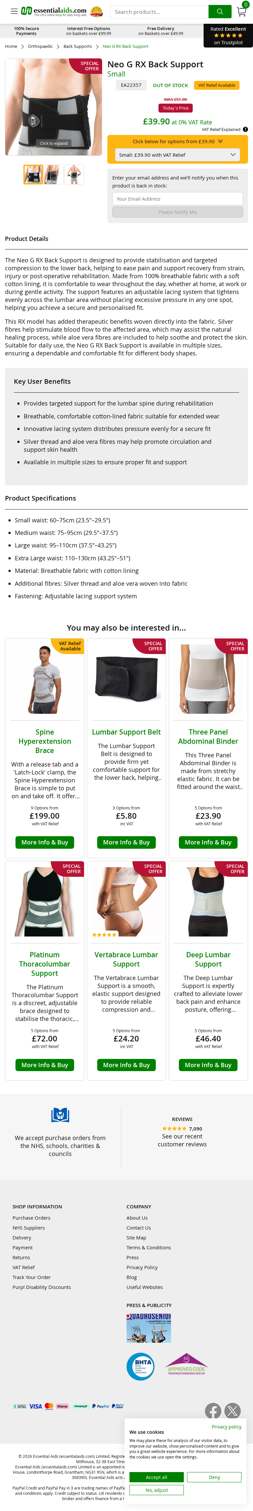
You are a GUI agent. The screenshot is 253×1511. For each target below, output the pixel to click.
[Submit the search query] (220, 11)
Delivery (22, 1237)
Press (132, 1257)
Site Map (136, 1237)
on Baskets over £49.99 (160, 30)
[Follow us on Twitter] (232, 1417)
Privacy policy (226, 1427)
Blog (131, 1277)
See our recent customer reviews (182, 1140)
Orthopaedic (40, 46)
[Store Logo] (54, 11)
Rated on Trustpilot (228, 35)
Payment (23, 1247)
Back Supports (78, 46)
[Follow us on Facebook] (214, 1417)
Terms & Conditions (148, 1247)
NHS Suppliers (29, 1227)
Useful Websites (144, 1287)
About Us (137, 1217)
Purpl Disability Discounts (42, 1287)
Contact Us (138, 1227)
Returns (21, 1257)
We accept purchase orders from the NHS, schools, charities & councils (60, 1146)
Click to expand (54, 143)
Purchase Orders (31, 1217)
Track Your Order (32, 1277)
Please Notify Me (177, 212)
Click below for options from (174, 141)
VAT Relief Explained (221, 129)
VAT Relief (24, 1267)
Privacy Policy (142, 1267)
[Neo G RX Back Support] (33, 174)
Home (11, 46)
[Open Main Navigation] (14, 12)
